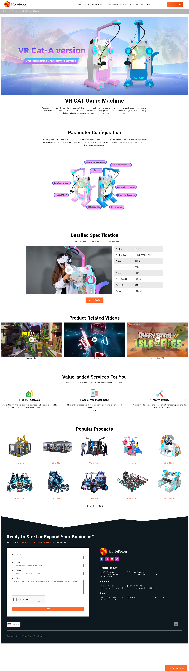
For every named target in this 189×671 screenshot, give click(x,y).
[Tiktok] (117, 559)
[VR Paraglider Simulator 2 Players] (169, 446)
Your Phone (17, 570)
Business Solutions (116, 4)
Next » (101, 506)
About (149, 4)
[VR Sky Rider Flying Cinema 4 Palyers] (19, 481)
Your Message (18, 578)
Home (78, 4)
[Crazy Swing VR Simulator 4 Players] (169, 481)
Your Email (16, 562)
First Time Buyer (137, 4)
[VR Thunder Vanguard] (94, 446)
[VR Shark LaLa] (132, 446)
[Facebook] (101, 559)
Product (15, 11)
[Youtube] (112, 559)
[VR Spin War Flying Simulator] (19, 446)
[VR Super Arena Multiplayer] (132, 481)
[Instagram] (107, 559)
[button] (93, 410)
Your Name (16, 554)
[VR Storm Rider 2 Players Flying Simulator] (57, 481)
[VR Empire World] (57, 446)
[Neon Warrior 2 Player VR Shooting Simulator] (94, 481)
